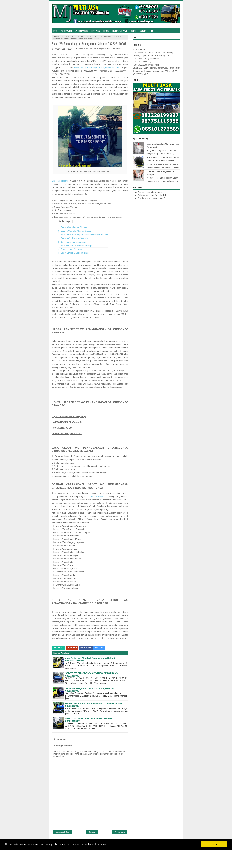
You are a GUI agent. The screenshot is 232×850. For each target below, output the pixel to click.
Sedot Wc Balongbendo (97, 49)
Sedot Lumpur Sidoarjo (71, 249)
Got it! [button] (214, 844)
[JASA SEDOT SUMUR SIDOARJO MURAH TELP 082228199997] (139, 167)
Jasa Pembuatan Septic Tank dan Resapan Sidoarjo (84, 235)
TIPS (151, 30)
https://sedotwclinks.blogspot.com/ (149, 198)
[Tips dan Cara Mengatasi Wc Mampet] (139, 180)
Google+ (72, 647)
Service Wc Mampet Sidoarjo (74, 227)
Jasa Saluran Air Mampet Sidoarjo (76, 245)
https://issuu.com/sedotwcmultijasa (149, 192)
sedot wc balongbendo (97, 496)
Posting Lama (120, 832)
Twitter (99, 647)
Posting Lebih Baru (62, 832)
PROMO (106, 30)
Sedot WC (82, 49)
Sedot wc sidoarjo (60, 181)
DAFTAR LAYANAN (81, 30)
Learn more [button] (101, 844)
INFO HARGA (95, 30)
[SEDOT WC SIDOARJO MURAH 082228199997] (116, 14)
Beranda (92, 832)
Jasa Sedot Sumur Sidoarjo (73, 242)
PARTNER (133, 30)
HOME (55, 30)
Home (57, 36)
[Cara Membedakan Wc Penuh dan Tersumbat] (139, 153)
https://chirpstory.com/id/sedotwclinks (150, 195)
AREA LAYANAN (66, 30)
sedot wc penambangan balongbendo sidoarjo (96, 67)
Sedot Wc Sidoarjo (116, 49)
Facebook (85, 647)
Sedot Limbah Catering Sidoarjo (75, 253)
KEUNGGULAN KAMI (119, 30)
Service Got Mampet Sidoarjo (74, 238)
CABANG (143, 30)
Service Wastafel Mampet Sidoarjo (76, 231)
